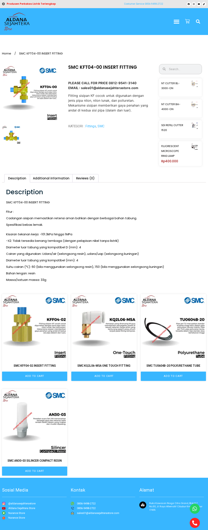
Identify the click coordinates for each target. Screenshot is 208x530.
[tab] (17, 178)
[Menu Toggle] (176, 22)
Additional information (51, 178)
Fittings (90, 126)
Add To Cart (34, 375)
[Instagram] (194, 4)
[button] (198, 21)
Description (17, 178)
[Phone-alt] (195, 523)
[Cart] (187, 22)
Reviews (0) (85, 178)
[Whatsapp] (195, 509)
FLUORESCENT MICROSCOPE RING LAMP (170, 151)
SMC (101, 126)
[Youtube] (199, 4)
